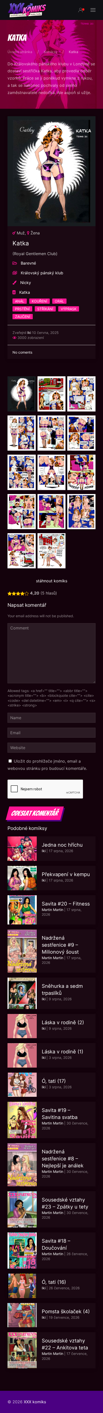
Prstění (22, 309)
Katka (24, 292)
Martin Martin (52, 910)
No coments (22, 352)
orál (59, 301)
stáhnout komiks (51, 580)
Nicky (25, 282)
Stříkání (45, 309)
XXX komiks (35, 1401)
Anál (19, 301)
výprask (68, 309)
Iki (29, 332)
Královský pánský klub (42, 272)
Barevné (28, 263)
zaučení (22, 316)
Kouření (39, 301)
